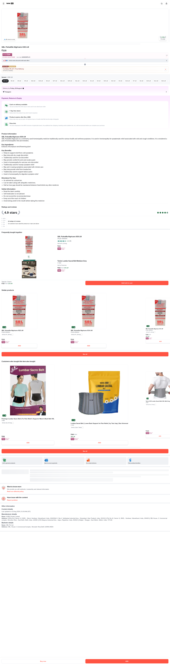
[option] (5, 81)
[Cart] (166, 4)
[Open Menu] (4, 4)
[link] (10, 3)
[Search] (161, 4)
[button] (163, 38)
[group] (85, 25)
